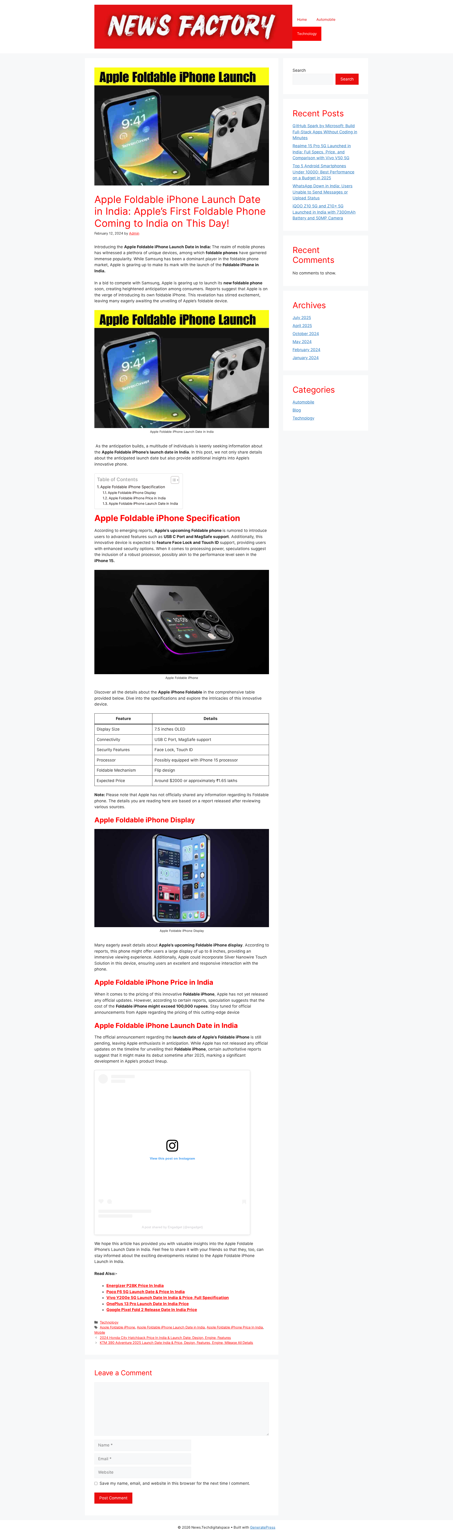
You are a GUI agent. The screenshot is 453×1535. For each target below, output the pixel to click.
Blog (297, 410)
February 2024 (306, 349)
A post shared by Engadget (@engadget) (172, 1227)
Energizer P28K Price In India (135, 1285)
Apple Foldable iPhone (117, 1327)
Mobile (99, 1332)
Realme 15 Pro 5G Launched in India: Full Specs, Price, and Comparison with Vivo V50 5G (322, 151)
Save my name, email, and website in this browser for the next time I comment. (175, 1483)
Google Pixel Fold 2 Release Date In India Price (151, 1309)
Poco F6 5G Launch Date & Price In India (145, 1291)
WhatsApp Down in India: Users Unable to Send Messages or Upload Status (322, 192)
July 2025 (302, 317)
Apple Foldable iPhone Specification (132, 486)
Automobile (326, 19)
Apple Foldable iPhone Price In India (235, 1327)
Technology (307, 33)
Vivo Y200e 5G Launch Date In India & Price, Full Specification (167, 1297)
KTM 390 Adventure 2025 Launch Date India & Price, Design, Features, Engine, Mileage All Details (176, 1343)
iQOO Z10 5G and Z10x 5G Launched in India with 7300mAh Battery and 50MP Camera (324, 212)
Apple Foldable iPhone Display (132, 493)
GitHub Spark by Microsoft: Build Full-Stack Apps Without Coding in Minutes (325, 131)
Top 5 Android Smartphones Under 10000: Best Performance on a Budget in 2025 (323, 172)
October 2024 (306, 333)
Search (299, 70)
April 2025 (302, 325)
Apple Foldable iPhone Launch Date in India (143, 503)
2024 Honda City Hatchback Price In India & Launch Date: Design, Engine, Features (165, 1338)
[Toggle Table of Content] (172, 480)
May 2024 (302, 341)
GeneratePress (262, 1527)
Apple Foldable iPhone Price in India (137, 498)
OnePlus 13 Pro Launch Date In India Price (147, 1303)
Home (302, 19)
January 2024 (306, 357)
